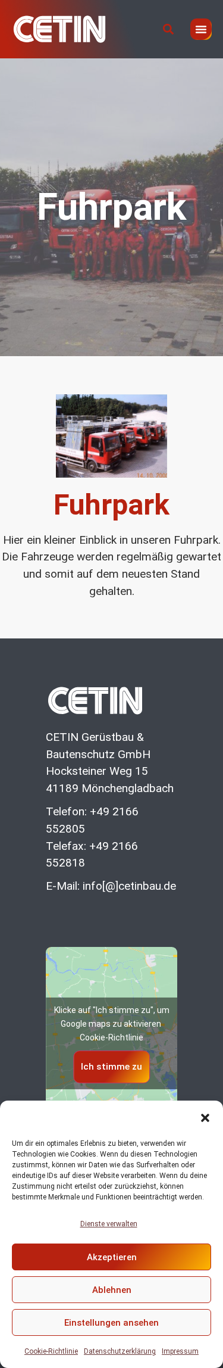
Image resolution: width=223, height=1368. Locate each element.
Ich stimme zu (111, 1066)
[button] (205, 1118)
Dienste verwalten (108, 1224)
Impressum (180, 1351)
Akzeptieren (112, 1257)
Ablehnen (111, 1290)
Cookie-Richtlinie (51, 1351)
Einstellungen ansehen (111, 1322)
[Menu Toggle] (201, 29)
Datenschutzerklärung (120, 1351)
